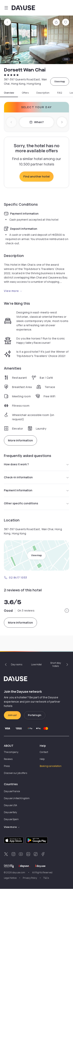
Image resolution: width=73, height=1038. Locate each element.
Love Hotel (36, 664)
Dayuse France (12, 791)
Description (42, 92)
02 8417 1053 (18, 577)
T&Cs (46, 878)
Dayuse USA (10, 805)
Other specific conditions (21, 503)
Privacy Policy (30, 878)
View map (59, 81)
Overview (9, 92)
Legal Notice (10, 878)
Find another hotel (36, 176)
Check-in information (18, 477)
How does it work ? (16, 464)
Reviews (8, 759)
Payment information (18, 490)
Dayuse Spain (11, 819)
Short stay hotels (55, 664)
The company (11, 752)
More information (20, 440)
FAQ (59, 92)
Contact (44, 752)
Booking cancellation (51, 766)
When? (39, 122)
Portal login (34, 715)
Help (42, 759)
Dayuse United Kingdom (17, 798)
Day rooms (16, 664)
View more (11, 291)
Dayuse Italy (10, 812)
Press (7, 766)
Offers (25, 92)
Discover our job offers (15, 773)
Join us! (12, 715)
